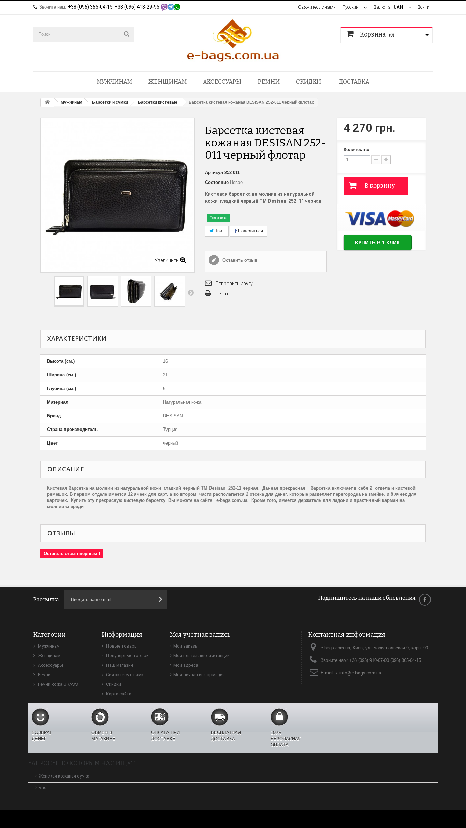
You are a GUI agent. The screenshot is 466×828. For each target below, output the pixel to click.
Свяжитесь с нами (317, 7)
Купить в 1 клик (377, 242)
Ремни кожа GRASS (57, 684)
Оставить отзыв (239, 260)
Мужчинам (114, 81)
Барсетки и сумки (110, 102)
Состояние (217, 182)
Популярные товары (127, 655)
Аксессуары (222, 81)
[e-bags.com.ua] (233, 39)
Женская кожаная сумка (64, 776)
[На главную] (47, 102)
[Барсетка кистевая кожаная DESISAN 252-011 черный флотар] (103, 291)
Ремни (269, 81)
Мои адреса (185, 665)
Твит (219, 230)
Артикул (214, 172)
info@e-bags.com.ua (360, 673)
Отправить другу (234, 283)
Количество (356, 149)
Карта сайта (118, 693)
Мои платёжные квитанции (201, 655)
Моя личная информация (199, 674)
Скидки (308, 81)
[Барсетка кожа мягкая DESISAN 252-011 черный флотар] (69, 291)
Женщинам (167, 81)
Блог (43, 787)
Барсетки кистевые (157, 102)
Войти (423, 7)
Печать (223, 293)
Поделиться (250, 230)
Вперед (190, 292)
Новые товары (121, 646)
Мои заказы (186, 646)
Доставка (354, 81)
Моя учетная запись (200, 634)
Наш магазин (119, 665)
